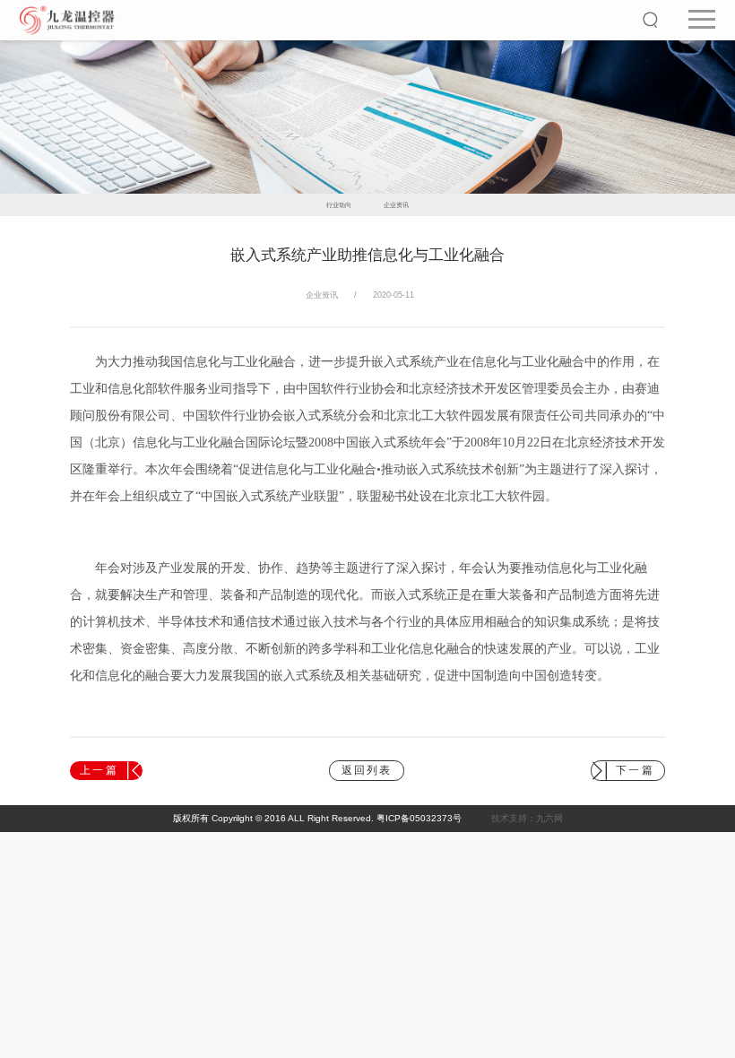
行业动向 (338, 205)
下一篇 (634, 770)
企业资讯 (396, 205)
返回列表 (367, 770)
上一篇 (98, 770)
